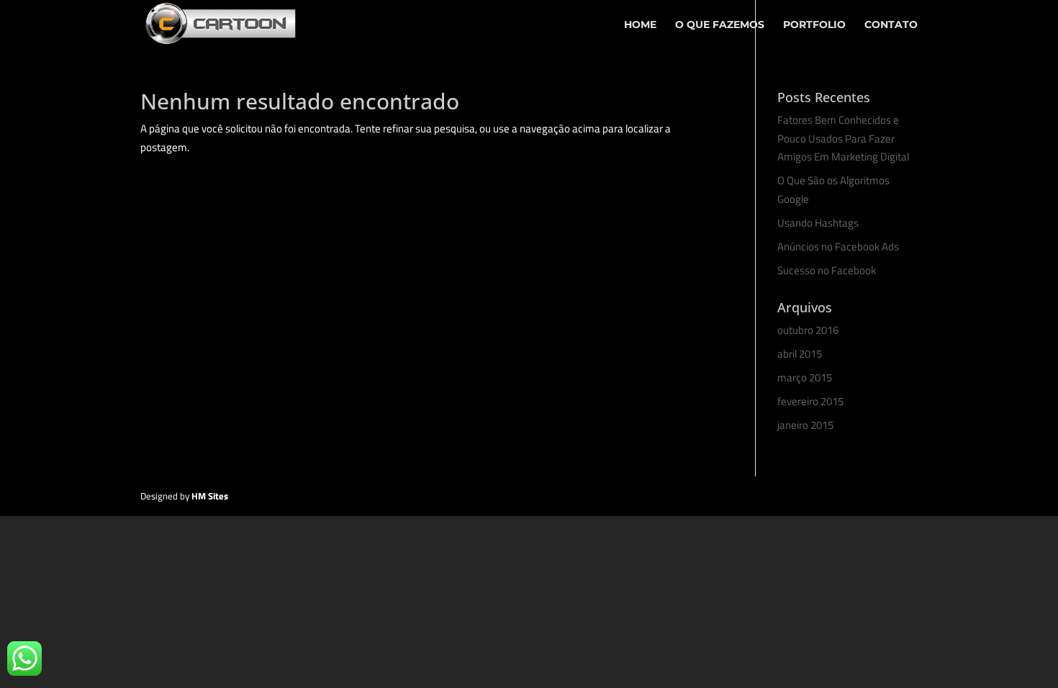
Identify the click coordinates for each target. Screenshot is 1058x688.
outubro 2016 (807, 330)
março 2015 (804, 377)
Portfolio (814, 25)
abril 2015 (799, 353)
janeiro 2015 (805, 425)
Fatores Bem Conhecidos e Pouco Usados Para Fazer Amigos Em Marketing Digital (843, 138)
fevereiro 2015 (810, 401)
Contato (891, 25)
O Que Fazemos (719, 25)
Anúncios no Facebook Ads (838, 246)
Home (640, 25)
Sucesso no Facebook (826, 270)
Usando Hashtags (818, 222)
